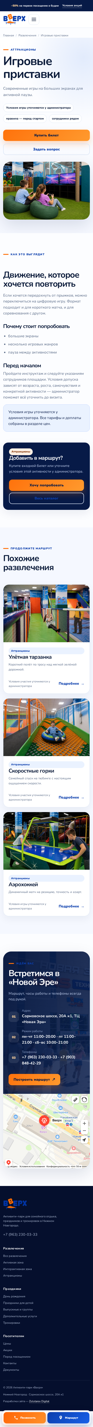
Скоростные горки (31, 770)
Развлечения (27, 35)
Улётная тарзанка (30, 657)
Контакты (9, 1363)
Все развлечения (15, 1256)
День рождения (14, 1296)
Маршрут (71, 1418)
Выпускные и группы (18, 1309)
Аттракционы (12, 1276)
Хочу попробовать (47, 485)
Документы (11, 1370)
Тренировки (11, 1323)
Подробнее (69, 683)
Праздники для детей (18, 1303)
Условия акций (72, 5)
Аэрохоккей (23, 884)
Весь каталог (46, 498)
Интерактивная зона (17, 1269)
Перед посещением (16, 1357)
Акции (7, 1350)
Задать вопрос (46, 149)
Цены (7, 1344)
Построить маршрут (32, 1079)
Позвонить (28, 1418)
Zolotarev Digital (39, 1401)
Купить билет (46, 135)
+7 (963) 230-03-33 (20, 1234)
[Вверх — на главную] (14, 19)
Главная (8, 35)
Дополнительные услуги (20, 1316)
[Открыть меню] (33, 19)
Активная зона (13, 1263)
